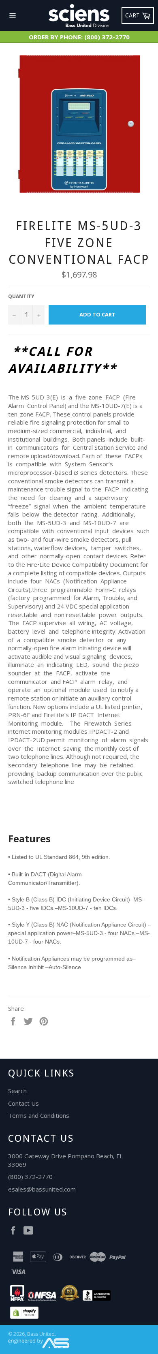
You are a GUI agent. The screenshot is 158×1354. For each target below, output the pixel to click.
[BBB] (97, 1298)
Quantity (21, 296)
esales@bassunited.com (42, 1189)
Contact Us (23, 1103)
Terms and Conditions (38, 1115)
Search (17, 1091)
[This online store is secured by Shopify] (24, 1316)
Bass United (41, 1334)
